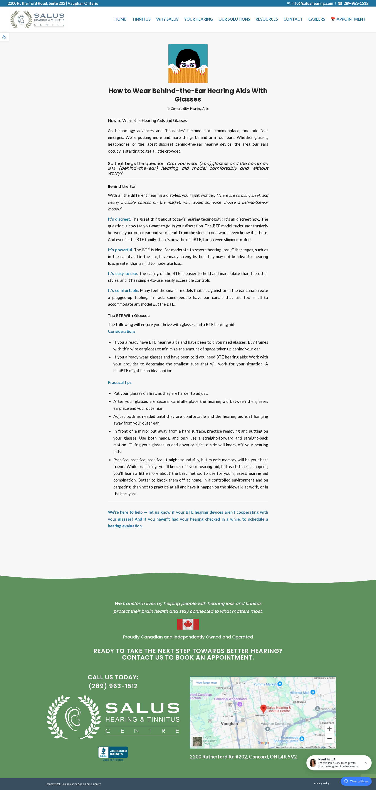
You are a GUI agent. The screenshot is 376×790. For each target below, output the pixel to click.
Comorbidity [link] (180, 108)
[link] (4, 37)
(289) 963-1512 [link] (113, 686)
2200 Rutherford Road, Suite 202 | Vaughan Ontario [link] (53, 3)
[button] (339, 762)
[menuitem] (310, 3)
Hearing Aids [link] (199, 108)
